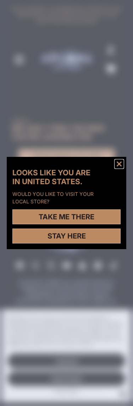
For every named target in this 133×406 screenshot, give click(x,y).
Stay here (67, 236)
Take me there (66, 217)
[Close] (119, 164)
